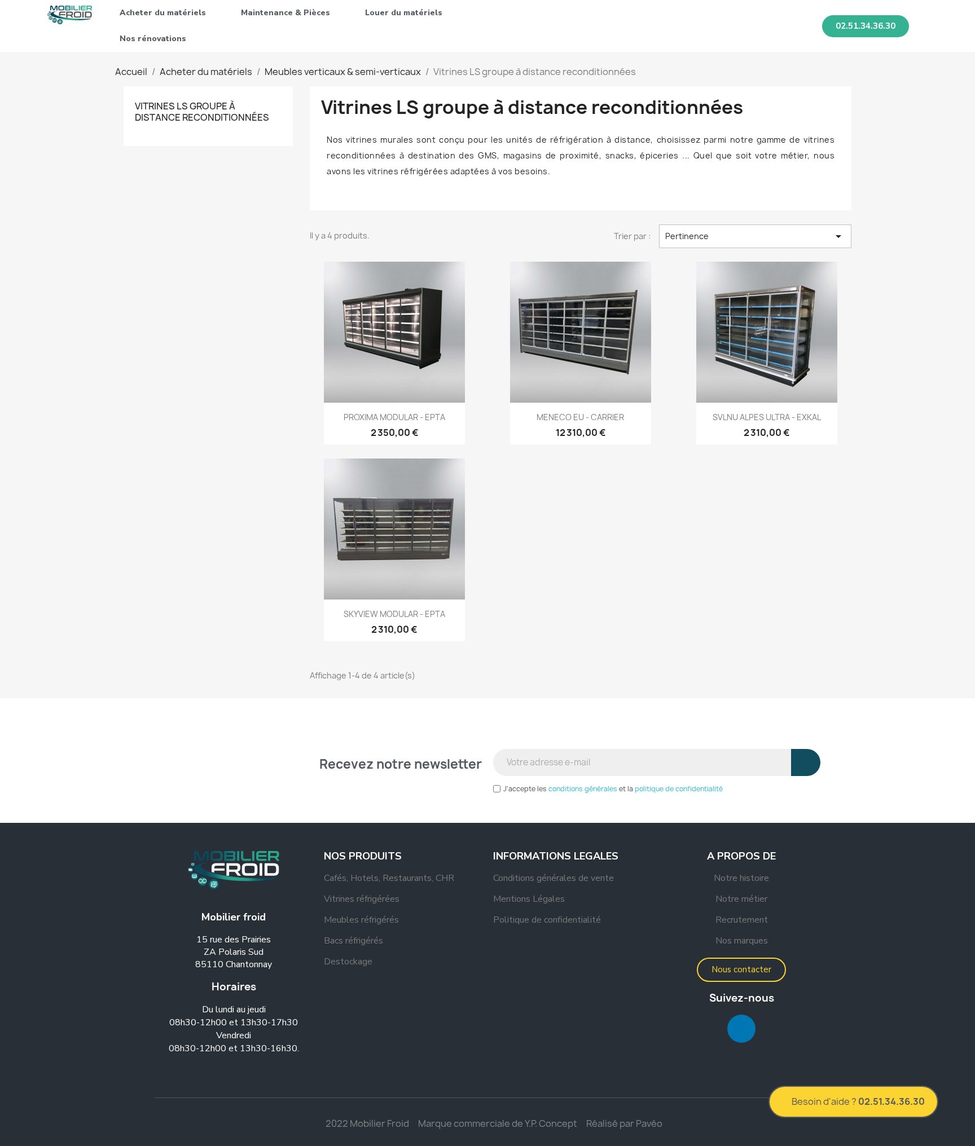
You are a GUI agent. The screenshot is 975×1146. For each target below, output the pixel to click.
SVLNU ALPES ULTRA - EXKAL (767, 417)
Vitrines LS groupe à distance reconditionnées (202, 112)
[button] (865, 26)
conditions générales (582, 789)
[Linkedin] (741, 1029)
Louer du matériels (403, 12)
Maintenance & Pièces (285, 12)
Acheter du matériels (163, 12)
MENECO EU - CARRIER (580, 417)
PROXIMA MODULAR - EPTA (394, 417)
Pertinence (755, 236)
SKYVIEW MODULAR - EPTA (394, 614)
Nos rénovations (153, 38)
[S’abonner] (805, 762)
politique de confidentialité (679, 789)
